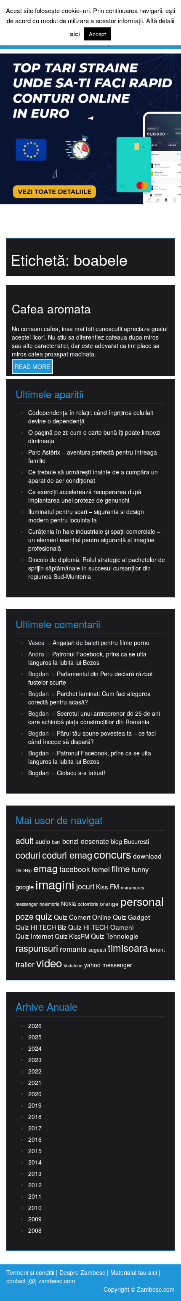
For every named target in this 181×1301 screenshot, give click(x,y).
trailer (25, 964)
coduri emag (67, 854)
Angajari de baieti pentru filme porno (101, 642)
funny (140, 869)
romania (73, 949)
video (49, 962)
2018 (35, 1116)
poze (25, 916)
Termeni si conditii (30, 1272)
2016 (35, 1139)
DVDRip (24, 870)
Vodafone (73, 965)
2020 (35, 1094)
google (25, 886)
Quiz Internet (34, 936)
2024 (35, 1048)
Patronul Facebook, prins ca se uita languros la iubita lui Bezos (87, 658)
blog (116, 841)
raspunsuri (37, 947)
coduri (28, 854)
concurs (112, 854)
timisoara (128, 948)
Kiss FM (107, 886)
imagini (55, 884)
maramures (132, 887)
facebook (74, 869)
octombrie (88, 904)
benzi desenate (85, 841)
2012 (35, 1185)
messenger (27, 904)
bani (56, 841)
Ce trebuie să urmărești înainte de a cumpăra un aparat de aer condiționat (93, 476)
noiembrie (49, 904)
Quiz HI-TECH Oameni (100, 927)
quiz (43, 915)
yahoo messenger (108, 965)
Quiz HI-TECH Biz (41, 927)
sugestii (97, 949)
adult (25, 840)
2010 (35, 1207)
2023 (35, 1059)
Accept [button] (97, 34)
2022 (35, 1071)
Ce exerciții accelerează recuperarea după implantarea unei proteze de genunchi (84, 495)
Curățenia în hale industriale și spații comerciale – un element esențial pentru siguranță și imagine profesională (94, 539)
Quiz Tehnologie (114, 936)
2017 (35, 1128)
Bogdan (38, 753)
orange (109, 903)
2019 (35, 1105)
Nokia (68, 903)
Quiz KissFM (72, 936)
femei (101, 869)
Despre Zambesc (82, 1272)
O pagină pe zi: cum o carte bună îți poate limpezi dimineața (94, 436)
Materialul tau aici (134, 1272)
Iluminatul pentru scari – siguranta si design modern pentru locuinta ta (86, 515)
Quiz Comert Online (82, 917)
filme (121, 868)
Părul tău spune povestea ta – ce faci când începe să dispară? (92, 737)
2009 (35, 1219)
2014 (35, 1162)
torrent (157, 949)
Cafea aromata (51, 308)
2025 (35, 1037)
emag (45, 868)
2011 (35, 1196)
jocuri (85, 886)
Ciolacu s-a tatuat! (81, 772)
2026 (35, 1025)
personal (142, 901)
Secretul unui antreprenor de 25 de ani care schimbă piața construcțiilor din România (94, 717)
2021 (35, 1082)
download (147, 855)
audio (42, 841)
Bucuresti (136, 841)
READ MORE (32, 366)
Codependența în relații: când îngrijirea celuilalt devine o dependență (90, 416)
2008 (35, 1230)
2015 (35, 1150)
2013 (35, 1173)
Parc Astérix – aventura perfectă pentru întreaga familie (92, 456)
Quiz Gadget (131, 917)
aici (75, 33)
